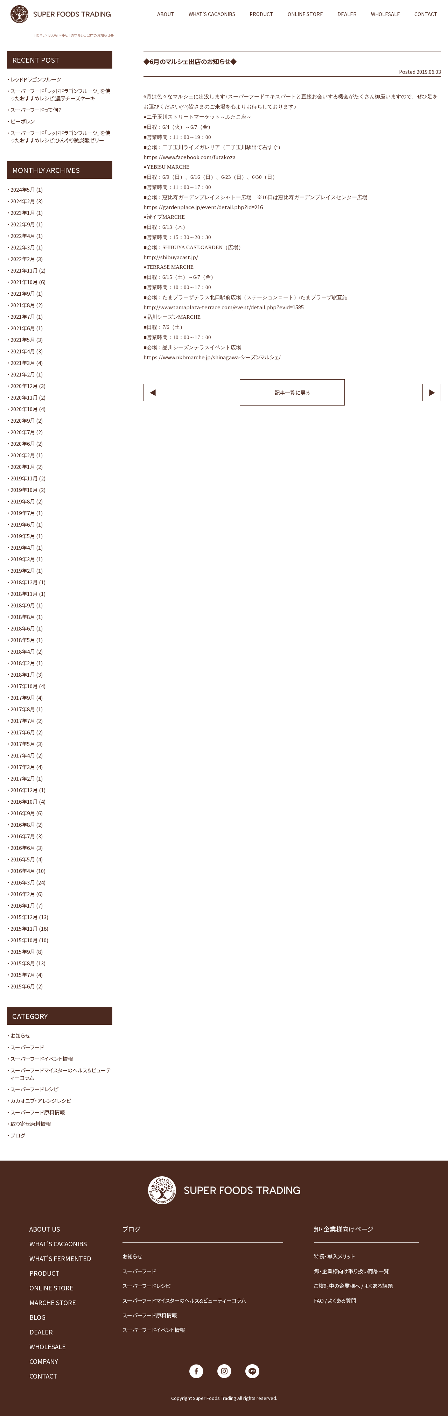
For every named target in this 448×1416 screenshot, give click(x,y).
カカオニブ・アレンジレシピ (40, 1100)
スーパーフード (27, 1047)
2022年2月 (22, 258)
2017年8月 (22, 709)
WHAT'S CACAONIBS (212, 13)
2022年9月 (22, 224)
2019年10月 (24, 489)
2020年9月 (22, 420)
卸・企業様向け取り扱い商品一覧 (351, 1271)
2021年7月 (22, 316)
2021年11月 (24, 270)
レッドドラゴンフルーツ (35, 79)
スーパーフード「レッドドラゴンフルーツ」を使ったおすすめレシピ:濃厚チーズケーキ (60, 94)
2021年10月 (24, 282)
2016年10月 (24, 801)
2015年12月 (24, 917)
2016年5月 (22, 859)
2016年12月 (24, 790)
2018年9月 (22, 605)
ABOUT (165, 13)
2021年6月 (22, 328)
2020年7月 (22, 432)
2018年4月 (22, 651)
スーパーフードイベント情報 (41, 1058)
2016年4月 (22, 870)
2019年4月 (22, 547)
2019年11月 (24, 478)
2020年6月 (22, 443)
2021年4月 (22, 351)
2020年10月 (24, 409)
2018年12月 (24, 582)
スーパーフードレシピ (34, 1089)
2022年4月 (22, 235)
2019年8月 (22, 501)
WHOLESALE (385, 13)
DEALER (347, 13)
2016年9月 (22, 813)
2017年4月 (22, 755)
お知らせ (20, 1035)
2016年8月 (22, 824)
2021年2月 (22, 374)
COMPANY (43, 1361)
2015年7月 (22, 974)
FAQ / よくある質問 (335, 1300)
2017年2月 (22, 778)
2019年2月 (22, 570)
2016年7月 (22, 836)
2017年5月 (22, 743)
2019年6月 (22, 524)
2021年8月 (22, 305)
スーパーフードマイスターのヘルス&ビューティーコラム (184, 1300)
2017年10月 (24, 686)
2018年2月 (22, 663)
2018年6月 (22, 628)
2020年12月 (24, 385)
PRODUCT (261, 13)
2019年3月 (22, 559)
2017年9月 (22, 697)
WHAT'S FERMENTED (60, 1258)
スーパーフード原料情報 (37, 1112)
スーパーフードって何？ (36, 109)
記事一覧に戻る (292, 392)
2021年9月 (22, 293)
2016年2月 (22, 893)
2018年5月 (22, 639)
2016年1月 (22, 905)
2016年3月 (22, 882)
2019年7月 (22, 512)
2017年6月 (22, 732)
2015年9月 (22, 951)
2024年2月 (22, 201)
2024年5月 (22, 189)
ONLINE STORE (305, 13)
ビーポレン (22, 121)
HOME (39, 35)
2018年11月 (24, 593)
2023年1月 (22, 212)
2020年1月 (22, 466)
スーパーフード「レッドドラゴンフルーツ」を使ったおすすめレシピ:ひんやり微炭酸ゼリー (60, 136)
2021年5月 (22, 339)
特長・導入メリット (334, 1256)
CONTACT (426, 13)
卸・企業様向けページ (343, 1228)
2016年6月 (22, 847)
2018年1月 (22, 674)
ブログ (17, 1135)
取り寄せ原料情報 (30, 1123)
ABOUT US (44, 1228)
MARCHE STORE (52, 1302)
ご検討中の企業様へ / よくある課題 (353, 1285)
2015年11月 (24, 928)
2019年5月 (22, 536)
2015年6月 (22, 986)
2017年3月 (22, 766)
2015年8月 (22, 963)
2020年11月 (24, 397)
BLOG (53, 35)
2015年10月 (24, 940)
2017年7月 (22, 720)
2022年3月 (22, 247)
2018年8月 (22, 616)
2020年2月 (22, 455)
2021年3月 (22, 362)
